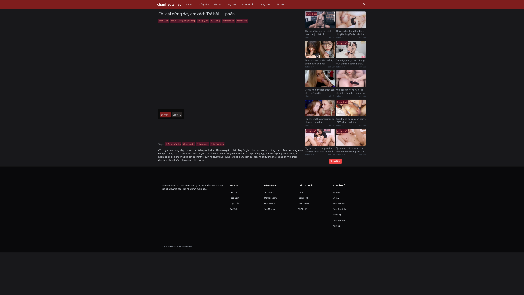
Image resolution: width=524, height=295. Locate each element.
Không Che (204, 4)
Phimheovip (241, 20)
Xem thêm (335, 161)
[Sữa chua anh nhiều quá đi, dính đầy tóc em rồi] (320, 49)
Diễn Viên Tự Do (173, 144)
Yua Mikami (269, 209)
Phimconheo (228, 20)
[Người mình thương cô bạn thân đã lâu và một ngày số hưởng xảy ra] (320, 137)
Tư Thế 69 (302, 209)
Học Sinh (234, 192)
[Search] (364, 4)
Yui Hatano (269, 192)
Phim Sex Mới (339, 203)
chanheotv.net (169, 4)
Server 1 (165, 114)
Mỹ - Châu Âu (248, 4)
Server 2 (177, 114)
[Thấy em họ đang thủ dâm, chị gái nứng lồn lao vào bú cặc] (351, 19)
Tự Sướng (215, 20)
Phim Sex (337, 226)
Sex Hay (336, 192)
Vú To (300, 192)
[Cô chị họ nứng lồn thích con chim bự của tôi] (320, 78)
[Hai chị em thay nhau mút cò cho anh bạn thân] (320, 108)
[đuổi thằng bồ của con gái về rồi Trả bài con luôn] (351, 108)
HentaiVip (337, 214)
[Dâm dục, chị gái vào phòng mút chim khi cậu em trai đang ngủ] (351, 49)
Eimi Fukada (269, 203)
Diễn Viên (280, 4)
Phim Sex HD (304, 203)
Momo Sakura (270, 198)
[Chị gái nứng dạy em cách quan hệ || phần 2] (320, 19)
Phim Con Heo (217, 144)
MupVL (336, 198)
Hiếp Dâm (234, 198)
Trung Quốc (265, 4)
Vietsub (217, 4)
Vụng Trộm (231, 4)
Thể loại (189, 4)
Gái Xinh (234, 209)
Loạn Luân (164, 20)
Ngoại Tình (303, 198)
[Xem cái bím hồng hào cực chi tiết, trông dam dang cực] (351, 78)
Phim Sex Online (340, 209)
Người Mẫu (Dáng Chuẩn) (183, 20)
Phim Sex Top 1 (339, 220)
